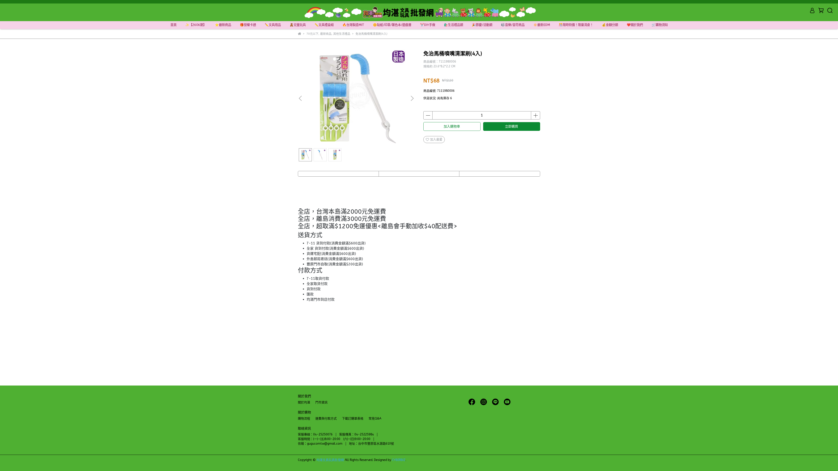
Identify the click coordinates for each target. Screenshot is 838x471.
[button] (412, 98)
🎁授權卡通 (248, 25)
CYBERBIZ (398, 460)
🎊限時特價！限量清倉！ (576, 25)
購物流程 (304, 418)
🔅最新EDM (541, 25)
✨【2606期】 (195, 25)
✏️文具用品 (273, 25)
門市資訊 (321, 402)
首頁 (173, 25)
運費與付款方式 (326, 418)
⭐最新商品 (223, 25)
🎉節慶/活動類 (482, 25)
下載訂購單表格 (352, 418)
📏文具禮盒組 (324, 25)
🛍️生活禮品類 (453, 25)
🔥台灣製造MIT (353, 25)
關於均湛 (304, 402)
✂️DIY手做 (427, 25)
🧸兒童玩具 (298, 25)
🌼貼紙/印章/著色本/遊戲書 (392, 25)
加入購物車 (452, 126)
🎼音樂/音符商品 (513, 25)
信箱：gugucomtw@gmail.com (320, 443)
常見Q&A (375, 418)
